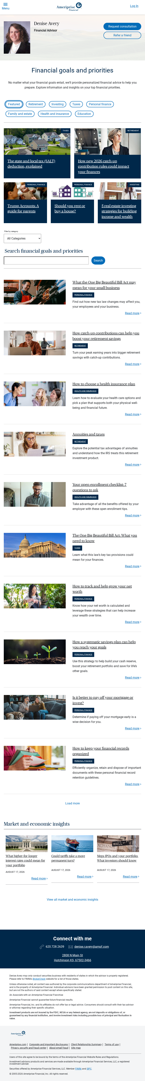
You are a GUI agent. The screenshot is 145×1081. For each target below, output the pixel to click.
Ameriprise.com (17, 1044)
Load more (72, 803)
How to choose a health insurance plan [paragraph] (103, 384)
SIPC (89, 1068)
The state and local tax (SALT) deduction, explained (31, 164)
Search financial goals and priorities (44, 251)
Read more (132, 313)
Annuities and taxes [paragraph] (88, 434)
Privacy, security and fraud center (28, 1047)
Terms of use (112, 1044)
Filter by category (11, 231)
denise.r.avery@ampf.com (91, 946)
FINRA (78, 1068)
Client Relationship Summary (86, 1044)
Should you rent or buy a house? (70, 208)
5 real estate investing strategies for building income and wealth (119, 211)
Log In (134, 6)
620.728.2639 (55, 946)
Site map (76, 1047)
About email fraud (58, 1047)
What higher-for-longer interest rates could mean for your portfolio (25, 860)
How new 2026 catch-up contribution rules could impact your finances (103, 166)
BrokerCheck (39, 979)
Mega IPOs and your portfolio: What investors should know (117, 858)
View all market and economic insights (72, 899)
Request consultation (122, 26)
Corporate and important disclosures (48, 1044)
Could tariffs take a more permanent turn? (68, 858)
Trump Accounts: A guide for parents (23, 208)
